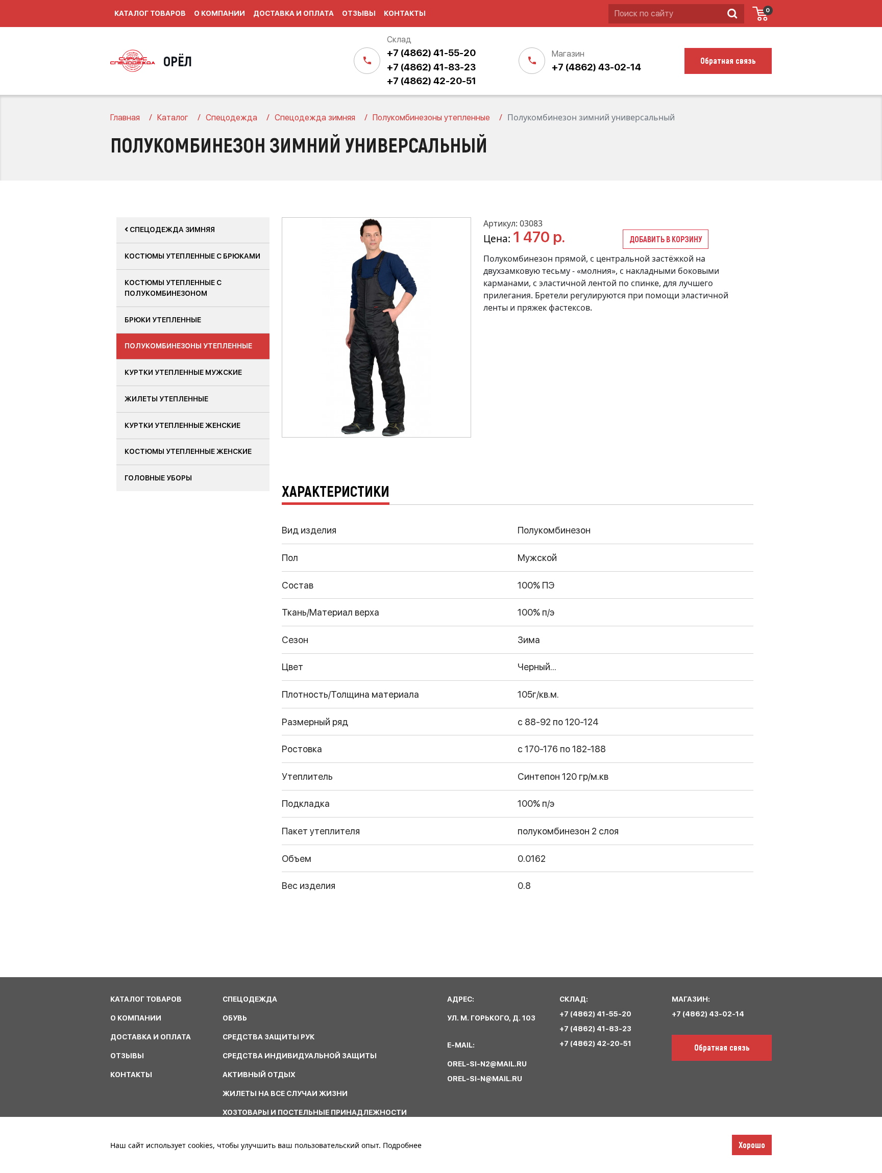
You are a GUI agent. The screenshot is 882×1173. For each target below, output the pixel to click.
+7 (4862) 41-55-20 (431, 52)
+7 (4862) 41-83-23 (431, 67)
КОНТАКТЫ (131, 1074)
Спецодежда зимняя (171, 229)
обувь (235, 1018)
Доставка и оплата (293, 13)
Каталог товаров (150, 13)
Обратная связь (722, 1047)
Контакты (405, 13)
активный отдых (259, 1074)
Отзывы (359, 13)
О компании (219, 13)
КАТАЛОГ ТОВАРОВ (146, 999)
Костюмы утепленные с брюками (192, 256)
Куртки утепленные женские (182, 425)
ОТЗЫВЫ (127, 1056)
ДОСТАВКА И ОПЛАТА (150, 1037)
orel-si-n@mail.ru (484, 1079)
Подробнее (402, 1145)
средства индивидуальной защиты (300, 1056)
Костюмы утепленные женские (188, 451)
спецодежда (250, 999)
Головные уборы (158, 478)
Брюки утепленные (163, 320)
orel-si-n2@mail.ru (487, 1064)
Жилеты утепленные (166, 399)
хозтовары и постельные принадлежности (315, 1112)
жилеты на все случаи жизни (285, 1093)
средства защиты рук (268, 1037)
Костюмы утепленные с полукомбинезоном (173, 287)
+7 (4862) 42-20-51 (431, 80)
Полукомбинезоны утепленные (188, 346)
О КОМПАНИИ (135, 1018)
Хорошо (752, 1144)
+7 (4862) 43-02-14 (596, 67)
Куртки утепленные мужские (183, 372)
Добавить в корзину (665, 239)
